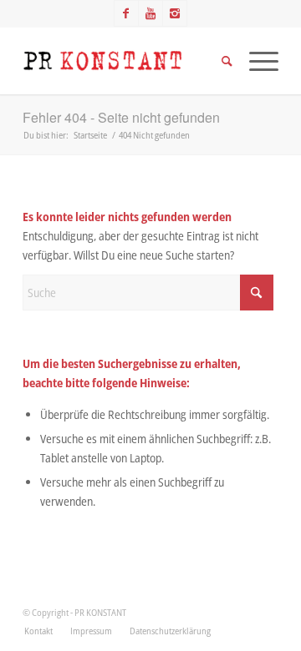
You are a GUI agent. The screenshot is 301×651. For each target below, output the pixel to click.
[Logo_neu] (125, 61)
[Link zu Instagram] (174, 13)
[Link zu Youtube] (150, 13)
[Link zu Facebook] (126, 13)
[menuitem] (38, 631)
